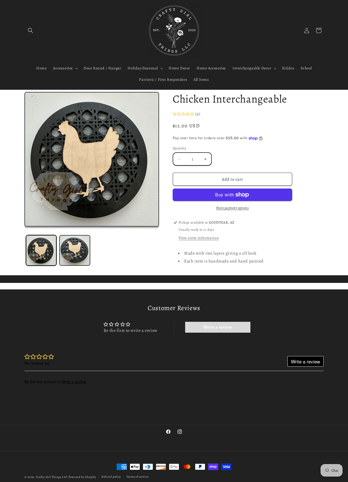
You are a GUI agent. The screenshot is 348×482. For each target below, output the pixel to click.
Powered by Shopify (82, 477)
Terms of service (137, 477)
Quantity (179, 148)
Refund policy (111, 477)
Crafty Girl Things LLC (52, 477)
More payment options (232, 208)
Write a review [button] (217, 327)
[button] (30, 30)
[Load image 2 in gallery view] (74, 250)
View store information (199, 237)
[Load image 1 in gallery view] (41, 250)
